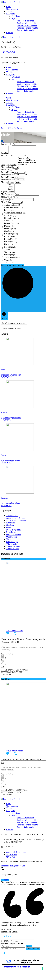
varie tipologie (12, 541)
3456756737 (6, 377)
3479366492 (6, 505)
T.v (7, 249)
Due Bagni (10, 228)
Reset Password (33, 949)
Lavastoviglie (11, 234)
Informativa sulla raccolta (17, 966)
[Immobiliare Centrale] (10, 2)
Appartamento (12, 516)
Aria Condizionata (13, 207)
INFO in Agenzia (13, 530)
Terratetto (10, 539)
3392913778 (6, 420)
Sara (3, 370)
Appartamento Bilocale (15, 518)
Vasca (7, 260)
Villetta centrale (12, 549)
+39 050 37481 (9, 52)
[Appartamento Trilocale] (27, 162)
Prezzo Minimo (7, 172)
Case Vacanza (12, 9)
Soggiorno (10, 247)
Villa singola (11, 544)
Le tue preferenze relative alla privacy (26, 961)
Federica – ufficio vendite (27, 28)
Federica (4, 498)
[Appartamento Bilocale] (27, 160)
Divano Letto (11, 223)
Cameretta (10, 215)
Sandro (4, 455)
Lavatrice (9, 236)
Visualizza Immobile (14, 630)
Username (5, 941)
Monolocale (11, 532)
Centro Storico (11, 218)
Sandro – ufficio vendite (27, 23)
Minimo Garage (8, 182)
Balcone (8, 210)
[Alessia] (10, 187)
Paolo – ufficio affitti (25, 21)
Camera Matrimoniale (14, 213)
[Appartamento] (27, 158)
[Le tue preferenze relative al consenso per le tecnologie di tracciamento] (42, 968)
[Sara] (10, 185)
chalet (8, 527)
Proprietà (5, 155)
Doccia (8, 226)
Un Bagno (10, 255)
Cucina (8, 221)
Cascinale (10, 525)
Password (5, 943)
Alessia (4, 412)
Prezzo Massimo (8, 175)
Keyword (5, 199)
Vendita (9, 11)
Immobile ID (6, 144)
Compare (5, 880)
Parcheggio (10, 241)
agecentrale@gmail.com (11, 375)
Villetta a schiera (13, 546)
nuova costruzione (13, 534)
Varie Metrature (11, 257)
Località (4, 153)
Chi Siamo (15, 16)
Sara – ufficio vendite (25, 30)
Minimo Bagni (7, 170)
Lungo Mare (10, 239)
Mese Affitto (6, 202)
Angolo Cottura (12, 205)
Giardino (9, 231)
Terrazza (9, 252)
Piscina (8, 244)
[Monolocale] (27, 165)
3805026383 (6, 463)
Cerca (8, 7)
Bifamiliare (10, 523)
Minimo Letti (6, 167)
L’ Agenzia (10, 14)
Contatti (9, 32)
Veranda (8, 262)
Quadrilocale (11, 537)
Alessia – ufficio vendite (27, 25)
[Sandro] (10, 189)
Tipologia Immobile (9, 165)
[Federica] (10, 191)
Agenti (14, 18)
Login (29, 946)
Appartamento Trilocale (16, 520)
